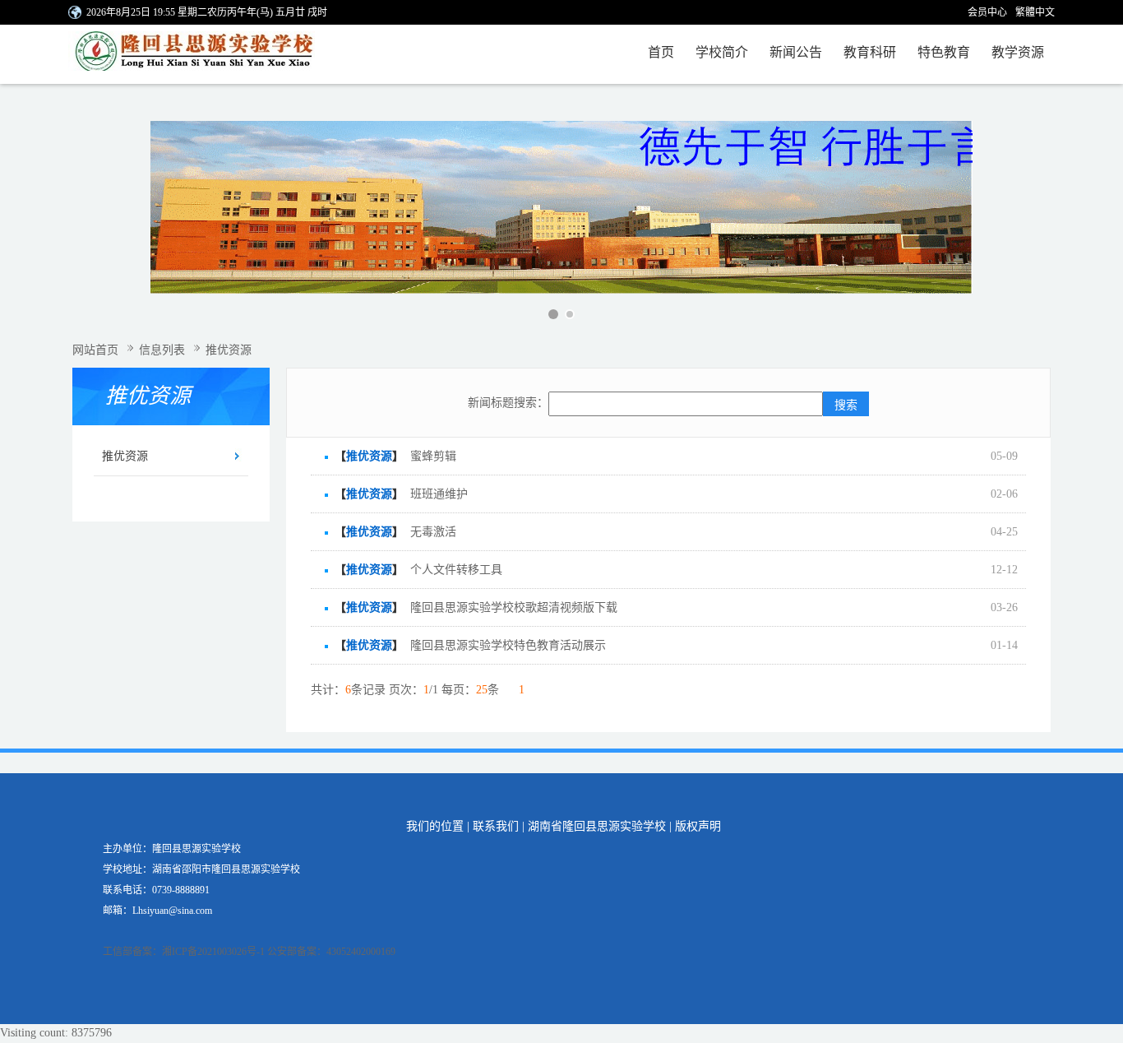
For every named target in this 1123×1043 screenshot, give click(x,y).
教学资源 (1017, 52)
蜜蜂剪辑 (433, 456)
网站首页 (95, 350)
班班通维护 (439, 494)
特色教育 (943, 52)
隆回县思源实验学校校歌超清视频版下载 (513, 607)
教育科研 (869, 52)
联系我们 (496, 826)
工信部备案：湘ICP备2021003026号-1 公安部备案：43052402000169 (249, 951)
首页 (661, 52)
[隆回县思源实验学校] (206, 54)
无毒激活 (433, 532)
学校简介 (722, 52)
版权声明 (698, 826)
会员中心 (987, 12)
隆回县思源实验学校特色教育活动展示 (508, 645)
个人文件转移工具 (456, 569)
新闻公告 (795, 52)
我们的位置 (435, 826)
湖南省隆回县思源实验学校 (597, 826)
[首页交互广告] (561, 207)
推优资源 (125, 456)
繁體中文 (1035, 12)
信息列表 (162, 350)
